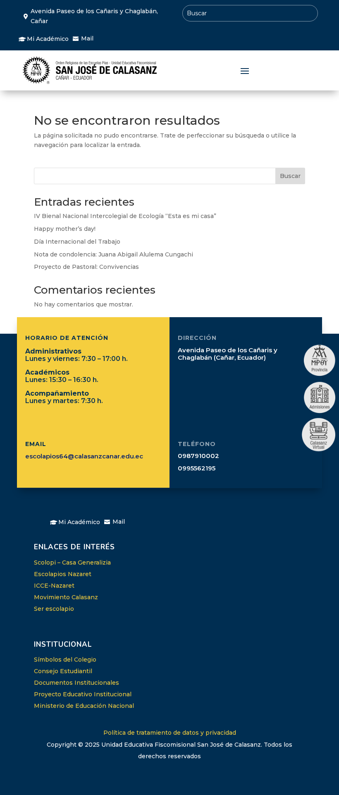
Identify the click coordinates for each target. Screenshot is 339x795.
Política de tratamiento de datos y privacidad (169, 732)
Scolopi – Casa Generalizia (72, 562)
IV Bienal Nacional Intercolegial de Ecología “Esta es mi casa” (125, 216)
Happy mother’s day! (64, 229)
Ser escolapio (54, 608)
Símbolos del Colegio (65, 659)
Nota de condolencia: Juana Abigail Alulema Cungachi (113, 254)
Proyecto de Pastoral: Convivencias (86, 267)
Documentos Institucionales (76, 682)
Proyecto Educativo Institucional (82, 694)
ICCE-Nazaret (54, 585)
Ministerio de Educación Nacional (84, 706)
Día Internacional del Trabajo (77, 241)
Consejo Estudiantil (63, 671)
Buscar (290, 176)
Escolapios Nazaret (62, 574)
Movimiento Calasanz (66, 597)
